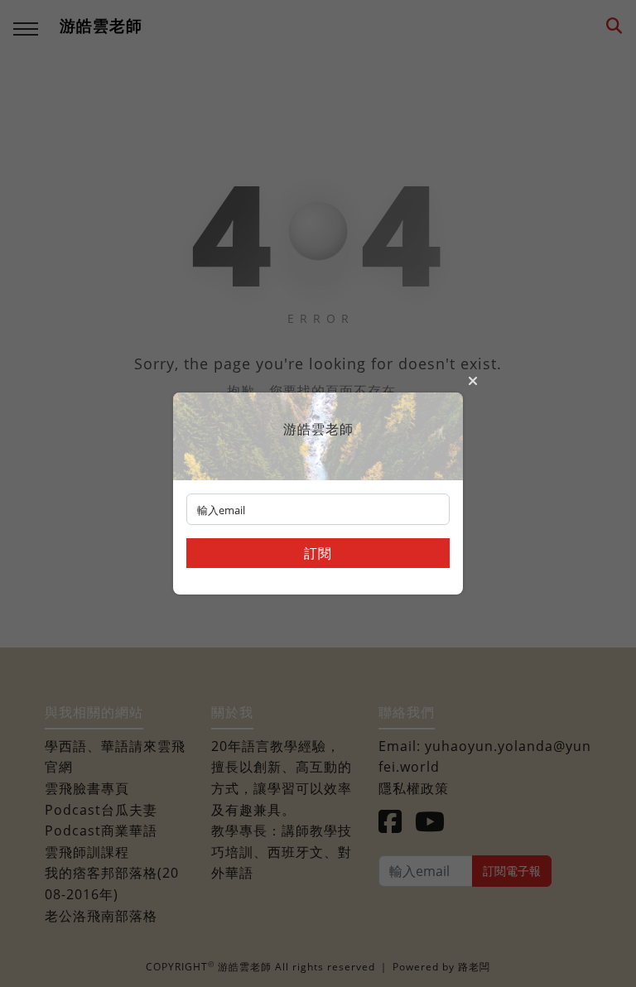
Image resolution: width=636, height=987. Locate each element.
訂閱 (318, 553)
